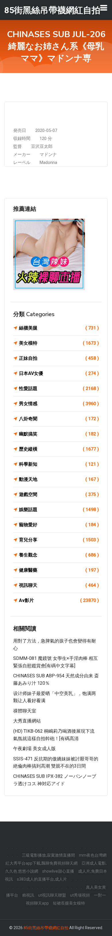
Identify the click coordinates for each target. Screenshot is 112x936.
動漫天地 (59, 479)
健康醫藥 (59, 570)
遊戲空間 (59, 494)
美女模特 (59, 343)
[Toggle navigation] (104, 8)
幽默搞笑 (59, 434)
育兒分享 (59, 540)
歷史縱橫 (59, 449)
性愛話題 (59, 388)
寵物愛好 (59, 524)
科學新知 (59, 464)
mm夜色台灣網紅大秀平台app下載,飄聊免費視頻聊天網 (56, 859)
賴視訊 (28, 895)
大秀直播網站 (27, 721)
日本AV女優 (59, 373)
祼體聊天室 (24, 711)
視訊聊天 (59, 585)
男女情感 (59, 403)
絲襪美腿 (59, 328)
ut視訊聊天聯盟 (52, 895)
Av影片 (59, 600)
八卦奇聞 (59, 418)
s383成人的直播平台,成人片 (42, 879)
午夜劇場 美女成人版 (34, 748)
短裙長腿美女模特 (69, 903)
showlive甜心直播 (58, 871)
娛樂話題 (59, 509)
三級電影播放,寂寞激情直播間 (48, 855)
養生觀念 (59, 555)
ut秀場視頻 (80, 895)
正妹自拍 (59, 358)
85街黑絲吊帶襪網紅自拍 (46, 927)
